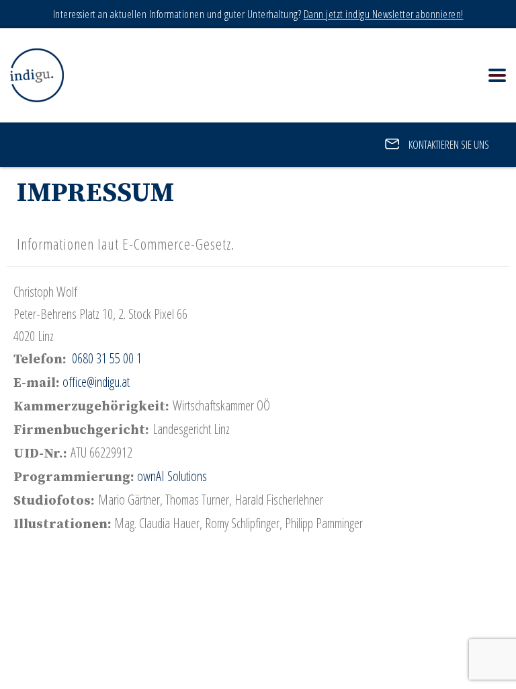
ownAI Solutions (173, 476)
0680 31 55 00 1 (107, 358)
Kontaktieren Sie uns (447, 144)
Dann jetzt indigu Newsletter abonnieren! (384, 14)
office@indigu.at (96, 382)
